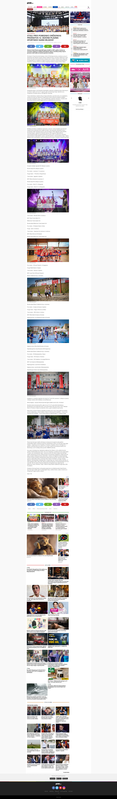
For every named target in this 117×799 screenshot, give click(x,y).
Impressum (57, 791)
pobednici (55, 508)
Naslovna (30, 6)
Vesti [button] (35, 6)
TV (59, 6)
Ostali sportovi (31, 33)
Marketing (51, 791)
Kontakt (46, 791)
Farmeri (55, 6)
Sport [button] (62, 6)
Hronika (50, 6)
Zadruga (39, 6)
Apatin (29, 508)
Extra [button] (72, 6)
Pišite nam (70, 791)
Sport (50, 508)
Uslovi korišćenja (63, 791)
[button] (28, 520)
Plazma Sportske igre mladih (42, 508)
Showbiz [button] (45, 6)
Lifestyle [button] (67, 6)
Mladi (34, 508)
